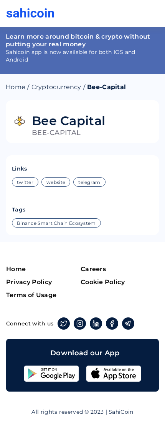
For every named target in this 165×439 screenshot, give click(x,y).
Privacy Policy (29, 282)
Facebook (112, 323)
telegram (89, 182)
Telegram (128, 323)
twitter (25, 182)
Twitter (64, 323)
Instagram (80, 323)
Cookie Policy (103, 282)
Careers (93, 269)
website (55, 182)
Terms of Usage (31, 295)
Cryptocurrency (56, 87)
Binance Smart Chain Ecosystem (56, 223)
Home (15, 87)
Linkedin (96, 323)
